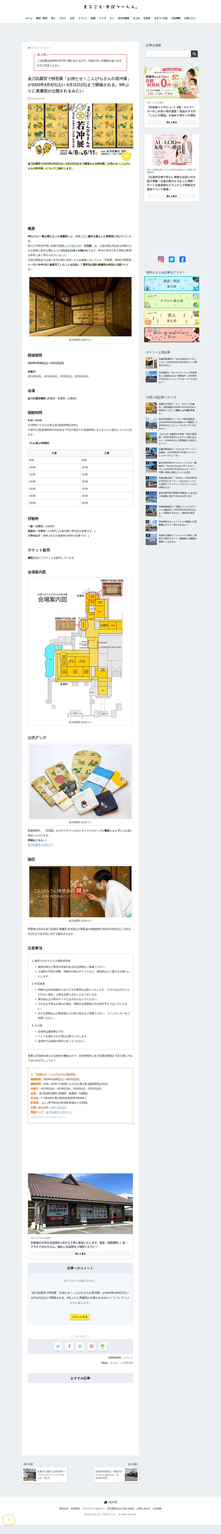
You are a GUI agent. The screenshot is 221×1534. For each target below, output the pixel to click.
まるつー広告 (161, 18)
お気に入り (189, 18)
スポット (117, 1362)
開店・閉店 (41, 18)
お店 (72, 18)
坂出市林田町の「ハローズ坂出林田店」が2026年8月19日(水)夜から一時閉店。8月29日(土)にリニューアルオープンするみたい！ (178, 424)
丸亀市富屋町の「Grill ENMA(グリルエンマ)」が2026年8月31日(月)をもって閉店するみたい (178, 362)
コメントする (79, 1316)
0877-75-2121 (58, 1107)
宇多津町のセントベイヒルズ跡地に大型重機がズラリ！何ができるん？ (178, 523)
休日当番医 (123, 18)
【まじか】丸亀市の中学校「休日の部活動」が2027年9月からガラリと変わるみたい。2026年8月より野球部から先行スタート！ (178, 439)
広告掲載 (175, 18)
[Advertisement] (110, 29)
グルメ (62, 18)
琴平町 (129, 1362)
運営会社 (63, 1508)
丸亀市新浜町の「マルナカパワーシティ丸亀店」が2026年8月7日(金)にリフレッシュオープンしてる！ (178, 452)
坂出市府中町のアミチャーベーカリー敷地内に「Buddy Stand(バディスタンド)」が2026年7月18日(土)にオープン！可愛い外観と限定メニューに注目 (178, 467)
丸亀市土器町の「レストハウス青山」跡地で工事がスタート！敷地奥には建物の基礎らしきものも (178, 538)
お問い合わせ (143, 1508)
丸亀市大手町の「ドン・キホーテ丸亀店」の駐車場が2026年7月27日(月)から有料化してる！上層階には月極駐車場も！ (177, 409)
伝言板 (147, 18)
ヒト (112, 18)
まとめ (136, 18)
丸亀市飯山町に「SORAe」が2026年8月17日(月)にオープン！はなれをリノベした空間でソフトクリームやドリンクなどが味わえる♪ (178, 483)
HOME (112, 1502)
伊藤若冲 (74, 245)
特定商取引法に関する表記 (120, 1508)
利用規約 (75, 1508)
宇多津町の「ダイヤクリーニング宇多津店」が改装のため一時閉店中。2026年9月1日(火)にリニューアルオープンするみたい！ (178, 377)
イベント (82, 18)
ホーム (29, 18)
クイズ (102, 18)
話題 (93, 18)
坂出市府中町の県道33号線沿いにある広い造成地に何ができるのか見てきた (178, 494)
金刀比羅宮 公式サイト (41, 844)
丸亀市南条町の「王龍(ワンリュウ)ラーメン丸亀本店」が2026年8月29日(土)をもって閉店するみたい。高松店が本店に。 (177, 511)
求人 (53, 18)
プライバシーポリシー (93, 1508)
